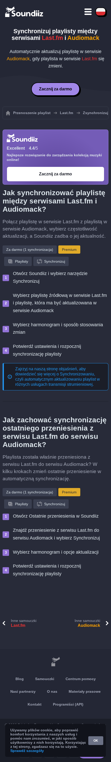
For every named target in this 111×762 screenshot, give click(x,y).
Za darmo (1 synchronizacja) (29, 249)
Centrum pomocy (81, 679)
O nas (52, 691)
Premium (69, 249)
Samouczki (44, 679)
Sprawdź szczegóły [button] (27, 751)
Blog (19, 679)
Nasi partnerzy (23, 691)
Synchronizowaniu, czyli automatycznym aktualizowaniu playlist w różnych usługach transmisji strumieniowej (57, 379)
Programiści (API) (68, 704)
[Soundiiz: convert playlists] (55, 662)
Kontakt (35, 704)
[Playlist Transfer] (24, 11)
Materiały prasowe (85, 691)
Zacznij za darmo (55, 89)
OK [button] (95, 740)
